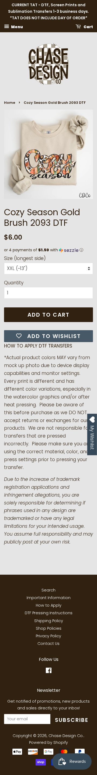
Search (48, 590)
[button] (48, 250)
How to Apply (48, 605)
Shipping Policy (48, 620)
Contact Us (48, 643)
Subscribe (71, 720)
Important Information (49, 597)
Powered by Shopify (48, 742)
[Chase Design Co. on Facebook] (49, 671)
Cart (88, 27)
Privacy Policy (48, 636)
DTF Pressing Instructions (48, 613)
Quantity (13, 282)
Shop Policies (48, 628)
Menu (17, 27)
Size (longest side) (25, 258)
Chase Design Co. (66, 735)
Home (9, 102)
